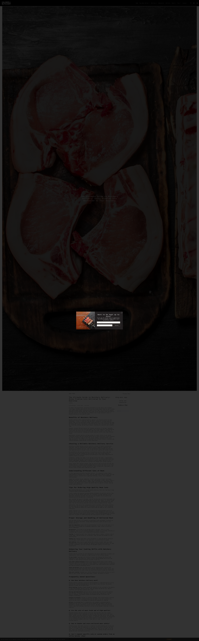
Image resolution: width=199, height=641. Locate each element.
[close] (121, 312)
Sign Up (116, 325)
